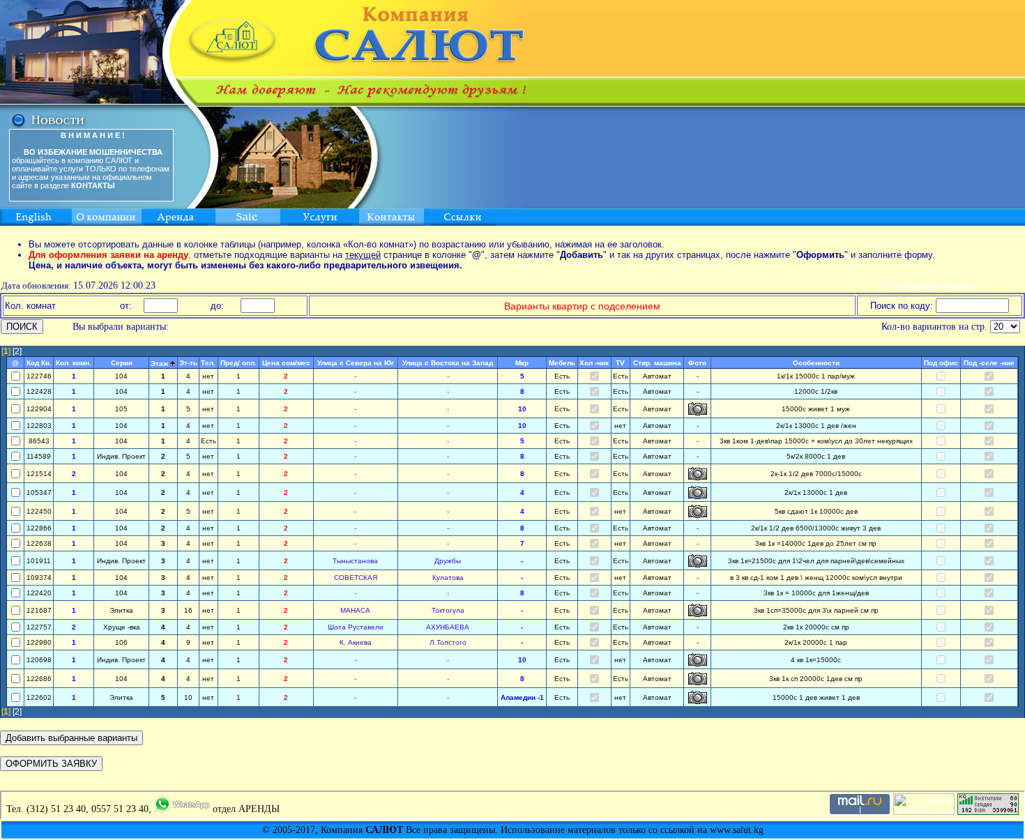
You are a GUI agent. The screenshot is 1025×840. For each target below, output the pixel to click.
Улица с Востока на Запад (447, 363)
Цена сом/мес (286, 363)
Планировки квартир (932, 285)
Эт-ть (188, 363)
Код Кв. (39, 363)
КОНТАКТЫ (93, 185)
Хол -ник (594, 363)
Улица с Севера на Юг (355, 363)
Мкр (522, 363)
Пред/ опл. (238, 363)
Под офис (941, 363)
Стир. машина (657, 363)
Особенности (816, 363)
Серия (121, 363)
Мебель (562, 363)
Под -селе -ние (989, 363)
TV (620, 363)
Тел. (208, 363)
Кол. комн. (73, 363)
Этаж (159, 363)
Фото (697, 363)
